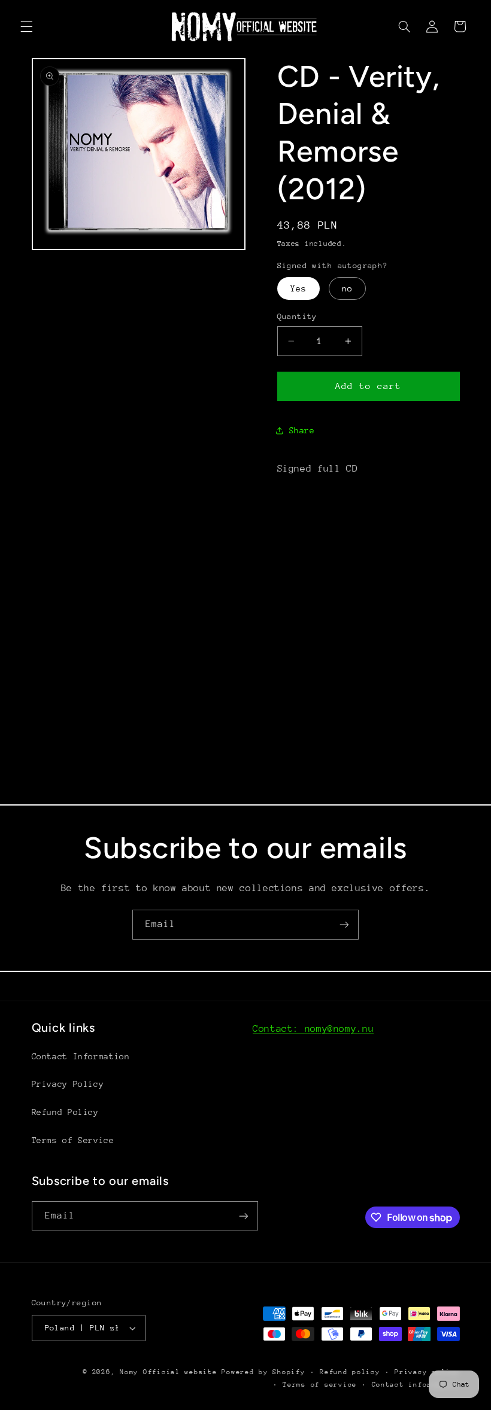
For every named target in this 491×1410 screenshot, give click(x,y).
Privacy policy (427, 1372)
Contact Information (81, 1056)
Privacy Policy (68, 1084)
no (347, 288)
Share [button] (302, 430)
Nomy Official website (168, 1372)
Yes (298, 288)
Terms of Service (73, 1140)
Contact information (416, 1384)
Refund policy (350, 1372)
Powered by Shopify (263, 1372)
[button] (26, 26)
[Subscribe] (344, 924)
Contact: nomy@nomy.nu (313, 1028)
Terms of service (320, 1384)
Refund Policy (65, 1112)
